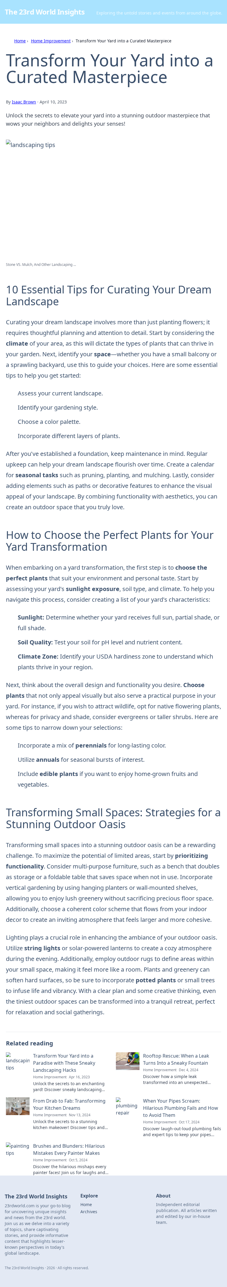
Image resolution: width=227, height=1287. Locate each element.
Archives (88, 1211)
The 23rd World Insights (45, 12)
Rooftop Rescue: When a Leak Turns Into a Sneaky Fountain (176, 1059)
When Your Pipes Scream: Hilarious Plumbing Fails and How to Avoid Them (180, 1108)
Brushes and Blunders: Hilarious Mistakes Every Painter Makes (69, 1149)
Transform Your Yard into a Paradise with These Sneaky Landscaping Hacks (64, 1063)
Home (20, 41)
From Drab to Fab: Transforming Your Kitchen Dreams (69, 1104)
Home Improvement (51, 41)
